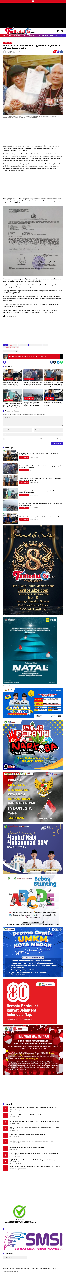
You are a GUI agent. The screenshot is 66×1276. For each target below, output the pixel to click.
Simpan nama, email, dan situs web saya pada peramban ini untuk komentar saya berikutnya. (33, 439)
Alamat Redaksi (45, 1268)
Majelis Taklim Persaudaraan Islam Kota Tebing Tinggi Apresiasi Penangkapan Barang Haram (34, 1160)
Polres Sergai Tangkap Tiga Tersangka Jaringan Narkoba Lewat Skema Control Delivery (34, 1128)
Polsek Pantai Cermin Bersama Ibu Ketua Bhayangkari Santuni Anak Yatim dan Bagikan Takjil (33, 1154)
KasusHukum (23, 345)
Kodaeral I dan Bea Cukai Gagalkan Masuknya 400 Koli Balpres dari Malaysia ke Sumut (32, 404)
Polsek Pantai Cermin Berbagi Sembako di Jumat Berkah (27, 1134)
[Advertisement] (33, 133)
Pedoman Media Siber (23, 1268)
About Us (55, 1268)
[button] (58, 31)
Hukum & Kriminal (8, 42)
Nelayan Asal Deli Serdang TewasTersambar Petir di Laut (27, 1147)
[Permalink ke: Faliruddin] (5, 51)
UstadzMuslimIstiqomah (12, 347)
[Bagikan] (61, 51)
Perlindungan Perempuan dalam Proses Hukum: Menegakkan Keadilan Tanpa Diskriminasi (12, 384)
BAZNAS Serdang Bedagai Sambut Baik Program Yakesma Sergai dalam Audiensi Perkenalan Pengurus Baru (34, 1167)
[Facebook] (51, 362)
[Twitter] (54, 362)
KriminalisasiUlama (36, 345)
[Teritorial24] (20, 31)
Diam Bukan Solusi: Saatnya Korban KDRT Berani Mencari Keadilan (53, 403)
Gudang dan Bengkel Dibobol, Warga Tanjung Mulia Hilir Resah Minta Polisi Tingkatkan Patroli (12, 405)
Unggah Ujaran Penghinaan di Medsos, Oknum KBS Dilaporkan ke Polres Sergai (34, 1121)
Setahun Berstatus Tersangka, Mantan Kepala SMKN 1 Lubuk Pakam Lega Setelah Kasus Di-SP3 (53, 384)
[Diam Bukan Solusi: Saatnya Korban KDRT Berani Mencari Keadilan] (53, 395)
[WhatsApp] (61, 362)
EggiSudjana (13, 345)
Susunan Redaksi (8, 1268)
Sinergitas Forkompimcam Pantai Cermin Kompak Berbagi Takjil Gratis (31, 1141)
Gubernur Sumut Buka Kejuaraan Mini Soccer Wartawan (26, 1115)
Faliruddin (9, 51)
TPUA (46, 345)
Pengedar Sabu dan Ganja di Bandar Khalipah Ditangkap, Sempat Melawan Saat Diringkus (32, 384)
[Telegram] (58, 362)
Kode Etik (35, 1268)
